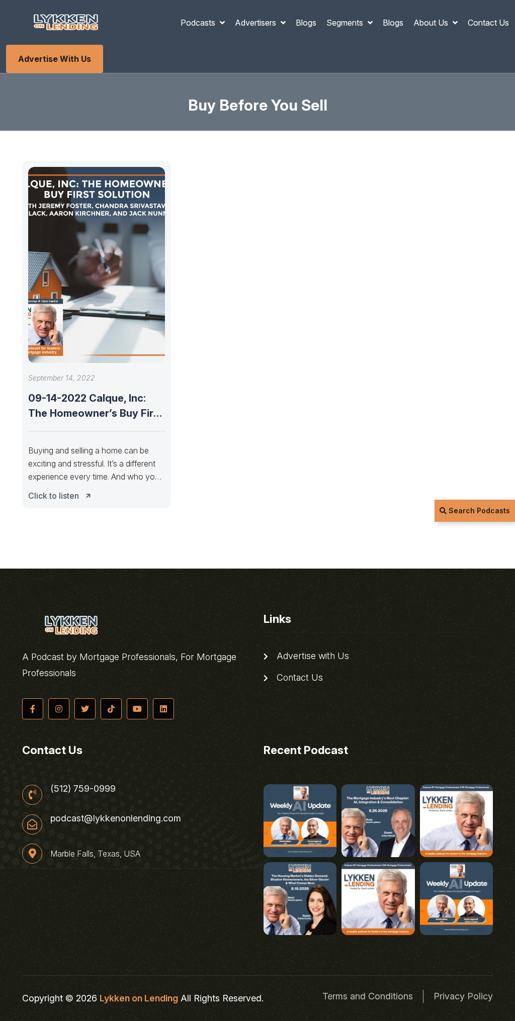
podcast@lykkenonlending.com (115, 818)
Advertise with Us (54, 59)
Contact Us (488, 23)
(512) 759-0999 (83, 788)
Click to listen (53, 496)
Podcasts (199, 23)
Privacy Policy (463, 996)
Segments (345, 23)
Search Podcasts (478, 510)
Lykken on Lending (139, 998)
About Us (431, 23)
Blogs (306, 23)
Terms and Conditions (367, 996)
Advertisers (256, 23)
